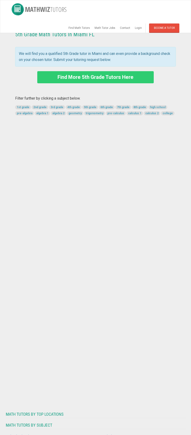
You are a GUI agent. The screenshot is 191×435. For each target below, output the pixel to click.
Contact (125, 28)
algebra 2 (58, 113)
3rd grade (57, 107)
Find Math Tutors (79, 28)
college (168, 113)
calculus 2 (152, 113)
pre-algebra (24, 113)
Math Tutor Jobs (105, 28)
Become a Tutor (164, 28)
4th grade (73, 107)
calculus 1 (134, 113)
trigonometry (94, 113)
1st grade (23, 107)
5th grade (90, 107)
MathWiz (46, 9)
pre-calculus (115, 113)
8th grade (139, 107)
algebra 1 (42, 113)
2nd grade (40, 107)
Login (138, 28)
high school (158, 107)
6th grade (106, 107)
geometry (75, 113)
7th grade (123, 107)
